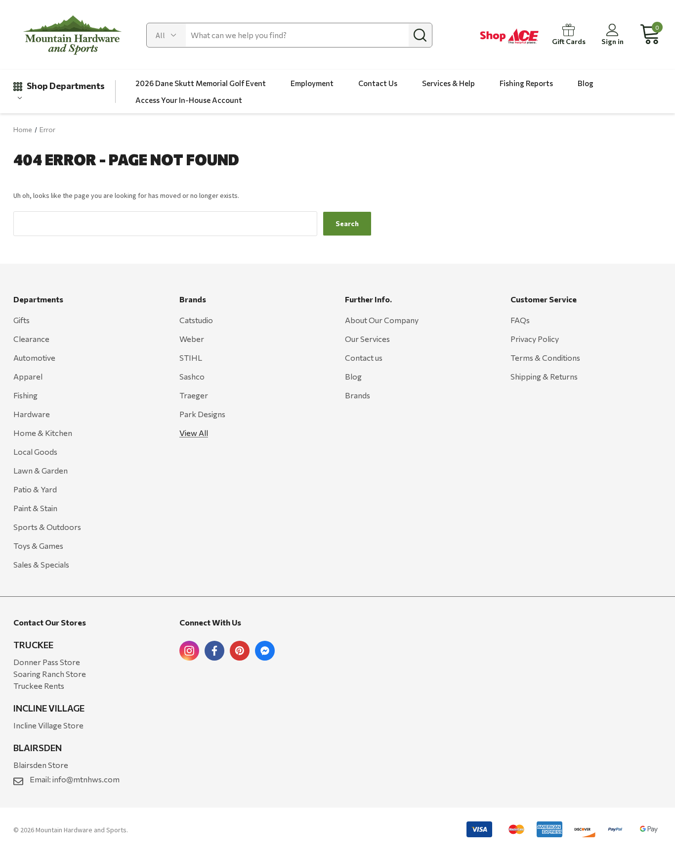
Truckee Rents (38, 685)
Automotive (34, 357)
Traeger (193, 395)
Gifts (21, 320)
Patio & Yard (35, 489)
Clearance (31, 338)
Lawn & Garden (40, 470)
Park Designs (202, 414)
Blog (353, 376)
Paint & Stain (35, 508)
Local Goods (35, 451)
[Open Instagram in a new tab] (189, 651)
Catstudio (196, 320)
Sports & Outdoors (47, 526)
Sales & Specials (41, 564)
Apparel (27, 376)
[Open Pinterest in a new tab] (240, 651)
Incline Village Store (48, 725)
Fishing (25, 395)
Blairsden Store (40, 764)
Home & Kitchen (42, 432)
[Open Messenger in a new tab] (265, 651)
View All (193, 432)
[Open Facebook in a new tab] (214, 651)
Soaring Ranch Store (49, 673)
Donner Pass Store (46, 662)
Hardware (31, 414)
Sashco (192, 376)
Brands (357, 395)
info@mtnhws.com (86, 779)
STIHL (190, 357)
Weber (191, 338)
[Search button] (420, 35)
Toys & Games (38, 545)
